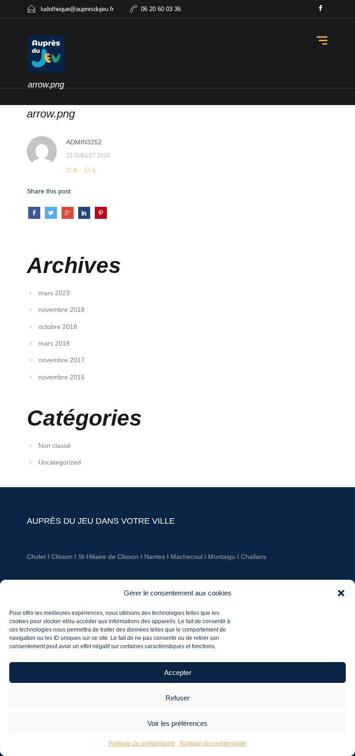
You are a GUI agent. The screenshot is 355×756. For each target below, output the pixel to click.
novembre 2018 (61, 309)
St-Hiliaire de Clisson (108, 556)
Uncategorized (59, 462)
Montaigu (221, 556)
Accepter (177, 672)
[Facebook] (320, 9)
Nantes (154, 556)
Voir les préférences (177, 723)
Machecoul (187, 556)
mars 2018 (54, 343)
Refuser (177, 698)
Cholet (36, 556)
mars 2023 (54, 293)
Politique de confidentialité (142, 743)
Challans (253, 556)
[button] (341, 593)
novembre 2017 (61, 360)
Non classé (54, 445)
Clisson (62, 556)
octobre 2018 (57, 326)
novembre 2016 (61, 377)
